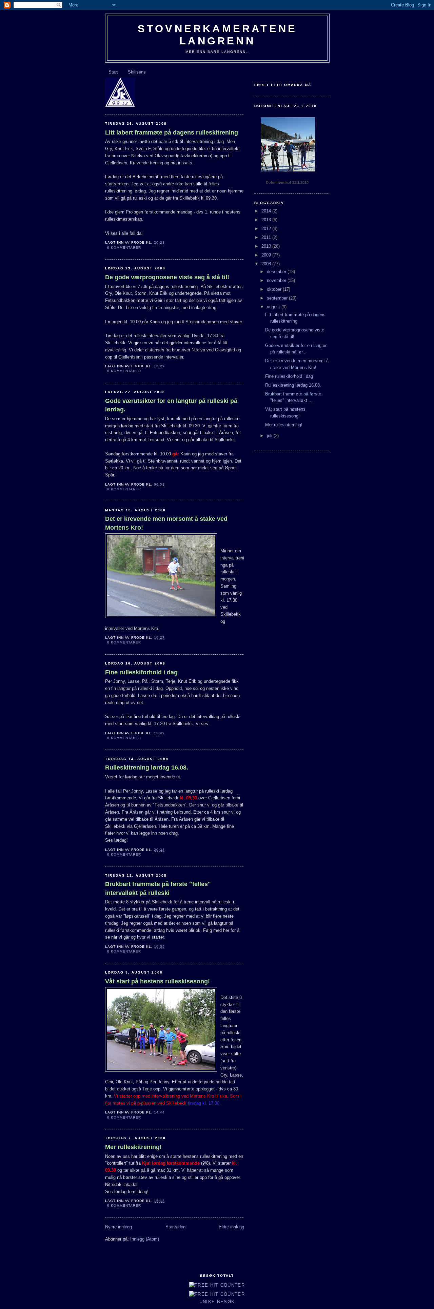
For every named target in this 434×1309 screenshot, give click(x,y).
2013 (266, 219)
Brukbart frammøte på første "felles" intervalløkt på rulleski (158, 888)
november (277, 280)
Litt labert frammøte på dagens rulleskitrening (171, 132)
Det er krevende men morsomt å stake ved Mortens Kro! (166, 523)
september (278, 298)
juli (270, 435)
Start (113, 72)
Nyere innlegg (118, 1226)
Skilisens (137, 72)
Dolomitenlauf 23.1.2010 (287, 182)
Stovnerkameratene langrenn (217, 35)
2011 (266, 237)
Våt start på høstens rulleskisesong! (157, 981)
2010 (266, 246)
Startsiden (175, 1226)
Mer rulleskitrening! (133, 1147)
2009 (266, 255)
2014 (266, 210)
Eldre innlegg (231, 1226)
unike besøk (217, 1301)
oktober (275, 289)
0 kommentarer (124, 247)
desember (277, 271)
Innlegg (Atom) (144, 1239)
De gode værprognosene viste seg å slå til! (167, 277)
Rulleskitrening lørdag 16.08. (146, 767)
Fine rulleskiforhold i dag (141, 672)
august (274, 306)
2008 (266, 263)
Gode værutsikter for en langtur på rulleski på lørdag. (171, 405)
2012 (266, 228)
